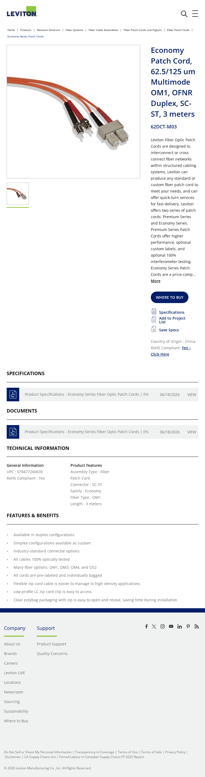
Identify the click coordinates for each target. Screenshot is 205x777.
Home (11, 30)
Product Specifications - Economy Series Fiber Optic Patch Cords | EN (86, 394)
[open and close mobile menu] (195, 13)
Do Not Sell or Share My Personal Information (38, 752)
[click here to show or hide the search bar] (184, 14)
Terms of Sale (151, 752)
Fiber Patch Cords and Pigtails (143, 30)
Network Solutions (48, 30)
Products (25, 30)
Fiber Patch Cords (178, 30)
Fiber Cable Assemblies (103, 30)
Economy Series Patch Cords (25, 36)
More (155, 280)
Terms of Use (128, 752)
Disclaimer (13, 757)
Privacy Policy (175, 752)
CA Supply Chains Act (40, 757)
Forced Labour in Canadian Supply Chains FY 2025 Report (101, 757)
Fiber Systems (74, 30)
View (191, 394)
